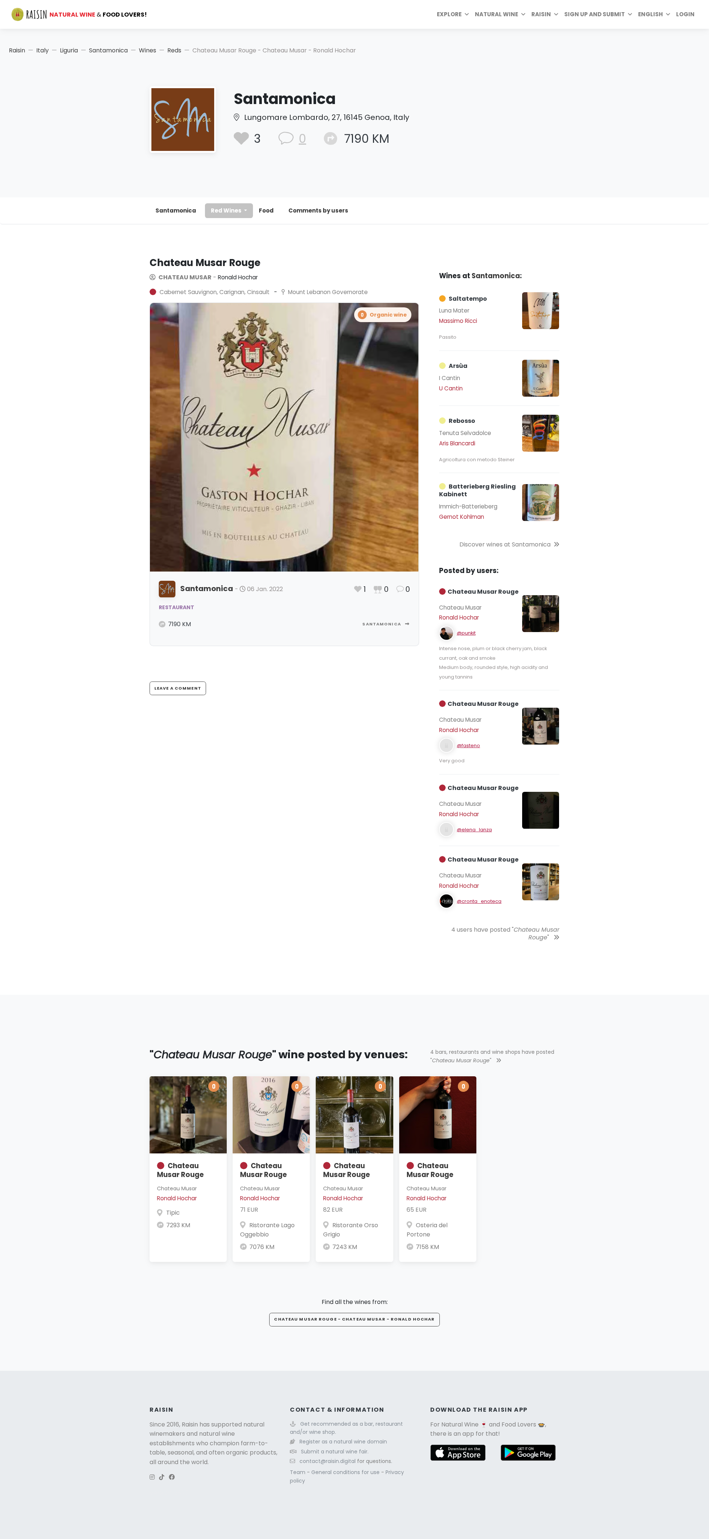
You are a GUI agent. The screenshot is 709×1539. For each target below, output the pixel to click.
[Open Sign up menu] (630, 14)
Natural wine (496, 14)
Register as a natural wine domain (343, 1441)
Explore (449, 14)
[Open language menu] (668, 14)
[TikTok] (161, 1477)
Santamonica (108, 50)
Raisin (17, 50)
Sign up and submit (594, 14)
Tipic (173, 1212)
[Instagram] (152, 1477)
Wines (147, 50)
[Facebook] (172, 1477)
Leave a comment (177, 688)
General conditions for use (346, 1472)
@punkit (466, 633)
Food (266, 210)
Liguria (69, 50)
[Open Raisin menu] (556, 14)
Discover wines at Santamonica (505, 544)
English (650, 14)
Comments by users (318, 210)
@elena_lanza (474, 830)
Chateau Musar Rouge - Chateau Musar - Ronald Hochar (354, 1319)
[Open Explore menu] (467, 14)
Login (685, 14)
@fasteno (468, 745)
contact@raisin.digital (327, 1461)
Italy (42, 50)
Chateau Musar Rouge (180, 1170)
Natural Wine (460, 1424)
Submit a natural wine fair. (335, 1451)
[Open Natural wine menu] (523, 14)
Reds (174, 50)
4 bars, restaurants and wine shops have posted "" (492, 1056)
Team (298, 1472)
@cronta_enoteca (479, 901)
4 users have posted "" (505, 933)
